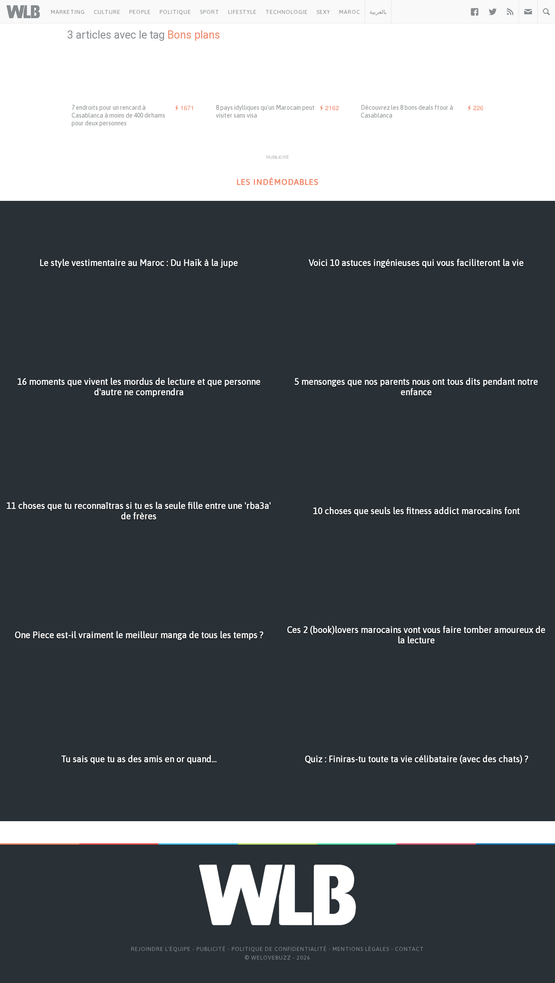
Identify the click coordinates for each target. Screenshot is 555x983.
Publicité (211, 949)
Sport (209, 12)
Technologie (286, 12)
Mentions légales (361, 949)
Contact (409, 949)
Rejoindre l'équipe (161, 949)
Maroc (349, 12)
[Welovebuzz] (23, 11)
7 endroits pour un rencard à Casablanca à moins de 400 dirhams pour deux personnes (118, 115)
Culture (107, 12)
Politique (175, 12)
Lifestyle (242, 12)
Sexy (323, 12)
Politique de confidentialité (279, 949)
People (140, 12)
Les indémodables (277, 182)
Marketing (68, 12)
